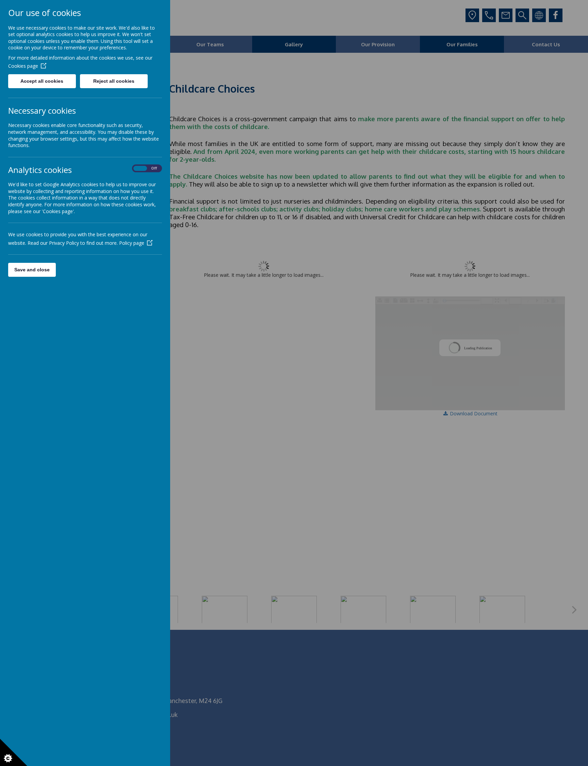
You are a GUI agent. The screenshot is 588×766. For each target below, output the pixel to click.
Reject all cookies (113, 81)
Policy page (131, 243)
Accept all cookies (41, 81)
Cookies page (23, 66)
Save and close (32, 269)
